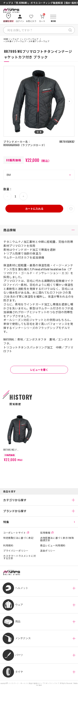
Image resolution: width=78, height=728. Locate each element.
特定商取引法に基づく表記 (18, 538)
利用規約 (8, 545)
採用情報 (45, 532)
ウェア (16, 39)
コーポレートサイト (14, 532)
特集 (6, 522)
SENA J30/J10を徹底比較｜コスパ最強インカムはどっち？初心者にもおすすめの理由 (39, 3)
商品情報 (9, 230)
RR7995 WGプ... (11, 449)
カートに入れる (34, 209)
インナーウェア (31, 39)
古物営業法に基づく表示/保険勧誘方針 (57, 539)
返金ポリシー (47, 550)
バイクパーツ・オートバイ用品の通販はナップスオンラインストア (33, 683)
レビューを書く (39, 370)
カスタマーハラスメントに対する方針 (19, 557)
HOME (6, 39)
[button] (69, 101)
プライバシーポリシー (15, 550)
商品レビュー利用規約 (52, 545)
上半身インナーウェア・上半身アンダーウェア (27, 41)
